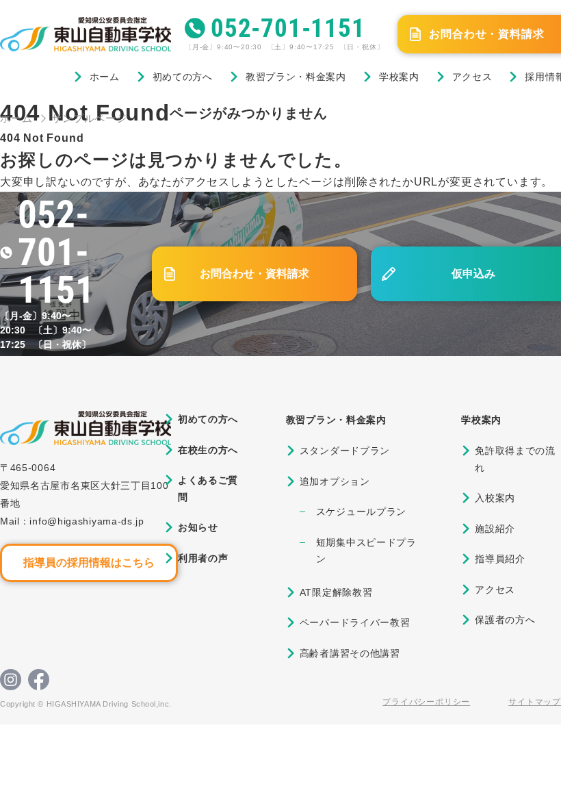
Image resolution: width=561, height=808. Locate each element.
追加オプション (335, 481)
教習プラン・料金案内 (296, 76)
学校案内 (399, 76)
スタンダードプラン (345, 450)
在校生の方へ (208, 449)
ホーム (105, 76)
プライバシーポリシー (426, 702)
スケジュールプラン (361, 511)
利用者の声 (203, 558)
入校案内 (495, 497)
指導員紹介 (500, 558)
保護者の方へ (505, 619)
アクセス (472, 76)
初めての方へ (183, 76)
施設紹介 (495, 528)
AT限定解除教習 (336, 592)
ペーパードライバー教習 (355, 622)
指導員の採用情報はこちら (89, 562)
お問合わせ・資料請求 (254, 273)
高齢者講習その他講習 (350, 653)
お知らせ (198, 527)
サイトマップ (534, 702)
